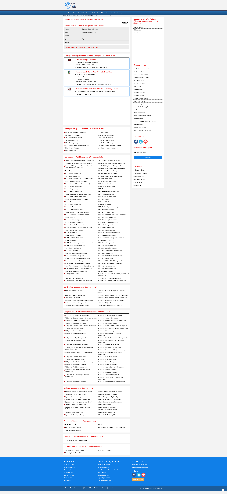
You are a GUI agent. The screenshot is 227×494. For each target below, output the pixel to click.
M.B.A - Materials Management (106, 202)
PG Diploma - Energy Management (75, 328)
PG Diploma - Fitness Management (107, 331)
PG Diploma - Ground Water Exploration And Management (110, 334)
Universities (113, 12)
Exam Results (97, 12)
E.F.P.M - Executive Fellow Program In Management (79, 161)
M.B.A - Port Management (72, 207)
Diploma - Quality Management (106, 412)
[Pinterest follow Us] (145, 141)
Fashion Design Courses (140, 104)
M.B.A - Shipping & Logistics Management (77, 214)
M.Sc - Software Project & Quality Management (78, 268)
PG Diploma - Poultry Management (107, 362)
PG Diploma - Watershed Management (76, 381)
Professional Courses (140, 127)
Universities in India (140, 173)
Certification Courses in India (142, 69)
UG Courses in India (139, 83)
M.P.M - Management (71, 232)
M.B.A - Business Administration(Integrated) (77, 184)
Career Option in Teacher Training (74, 450)
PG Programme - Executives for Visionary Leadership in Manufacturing (113, 274)
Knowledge (120, 12)
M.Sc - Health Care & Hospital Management (77, 258)
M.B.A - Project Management (106, 209)
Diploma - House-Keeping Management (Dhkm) (78, 402)
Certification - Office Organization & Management (79, 300)
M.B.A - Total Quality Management (107, 220)
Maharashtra (137, 30)
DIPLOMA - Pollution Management (107, 410)
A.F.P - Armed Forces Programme (74, 291)
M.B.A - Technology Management (107, 217)
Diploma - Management (104, 404)
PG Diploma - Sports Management (107, 369)
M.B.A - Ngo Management (105, 204)
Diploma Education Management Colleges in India (81, 47)
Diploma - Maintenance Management (75, 404)
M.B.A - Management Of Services (74, 202)
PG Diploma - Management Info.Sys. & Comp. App (112, 350)
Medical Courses (138, 118)
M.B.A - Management (104, 199)
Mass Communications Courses (142, 116)
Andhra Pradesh (138, 27)
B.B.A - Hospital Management (73, 138)
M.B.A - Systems (69, 217)
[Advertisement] (96, 111)
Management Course (140, 113)
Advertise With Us (138, 479)
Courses (75, 12)
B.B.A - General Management (106, 135)
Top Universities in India (104, 480)
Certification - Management (72, 297)
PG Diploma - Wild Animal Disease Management (111, 381)
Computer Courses (139, 95)
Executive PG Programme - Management (109, 166)
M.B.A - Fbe (101, 189)
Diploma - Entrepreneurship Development (109, 397)
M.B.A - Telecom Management (73, 220)
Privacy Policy (88, 488)
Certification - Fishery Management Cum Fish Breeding (113, 295)
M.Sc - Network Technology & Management (110, 263)
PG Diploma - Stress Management (107, 372)
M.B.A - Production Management (74, 209)
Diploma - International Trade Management (110, 402)
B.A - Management (103, 132)
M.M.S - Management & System (106, 230)
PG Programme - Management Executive (109, 278)
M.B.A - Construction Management (107, 184)
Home (66, 12)
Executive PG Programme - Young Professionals (111, 168)
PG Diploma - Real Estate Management (76, 367)
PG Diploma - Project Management (107, 364)
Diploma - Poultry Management (74, 412)
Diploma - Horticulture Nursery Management (77, 399)
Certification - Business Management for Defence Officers (111, 291)
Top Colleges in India (104, 478)
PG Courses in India (139, 80)
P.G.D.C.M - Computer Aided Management (77, 315)
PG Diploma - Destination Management (76, 323)
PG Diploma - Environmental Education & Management (113, 328)
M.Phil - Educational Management (107, 235)
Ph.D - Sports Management (73, 430)
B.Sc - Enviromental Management (107, 143)
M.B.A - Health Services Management (108, 191)
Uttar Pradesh (137, 33)
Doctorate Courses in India (141, 77)
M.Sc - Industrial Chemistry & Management (110, 261)
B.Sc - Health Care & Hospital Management (110, 145)
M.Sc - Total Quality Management (107, 268)
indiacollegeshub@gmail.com (140, 467)
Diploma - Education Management (74, 397)
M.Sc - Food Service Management (74, 256)
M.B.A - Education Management (106, 186)
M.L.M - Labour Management (106, 227)
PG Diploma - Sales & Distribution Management (111, 367)
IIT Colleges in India (103, 467)
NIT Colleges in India (104, 464)
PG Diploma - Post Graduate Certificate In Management (80, 362)
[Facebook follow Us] (136, 141)
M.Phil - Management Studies (106, 240)
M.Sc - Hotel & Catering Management (75, 261)
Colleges (70, 12)
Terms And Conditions (76, 488)
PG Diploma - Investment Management (108, 345)
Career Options (81, 12)
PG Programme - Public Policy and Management (78, 280)
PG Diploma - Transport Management (108, 375)
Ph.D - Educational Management (74, 425)
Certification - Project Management (107, 303)
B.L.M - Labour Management (106, 140)
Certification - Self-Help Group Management (77, 305)
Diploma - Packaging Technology (107, 407)
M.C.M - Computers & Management (108, 222)
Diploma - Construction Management (108, 394)
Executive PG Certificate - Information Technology (79, 163)
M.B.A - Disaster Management (73, 186)
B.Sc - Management (70, 150)
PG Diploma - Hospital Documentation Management (112, 338)
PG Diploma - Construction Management (76, 320)
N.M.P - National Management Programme (110, 305)
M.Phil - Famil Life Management (74, 238)
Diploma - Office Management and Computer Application (77, 408)
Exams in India (89, 12)
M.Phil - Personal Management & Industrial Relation (79, 243)
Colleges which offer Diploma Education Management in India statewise (145, 21)
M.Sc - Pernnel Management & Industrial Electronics (79, 266)
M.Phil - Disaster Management (73, 235)
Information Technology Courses (143, 107)
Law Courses (137, 110)
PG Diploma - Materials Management (75, 357)
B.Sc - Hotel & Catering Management (108, 148)
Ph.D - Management (103, 425)
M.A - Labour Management (72, 176)
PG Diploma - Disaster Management (108, 323)
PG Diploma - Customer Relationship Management (112, 320)
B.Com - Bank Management (105, 138)
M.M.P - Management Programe (74, 230)
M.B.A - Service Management (106, 212)
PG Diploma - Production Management (76, 364)
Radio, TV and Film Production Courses (145, 121)
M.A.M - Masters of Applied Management (76, 181)
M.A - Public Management (105, 178)
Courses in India (72, 15)
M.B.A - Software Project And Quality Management (112, 214)
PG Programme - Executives (73, 274)
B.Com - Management (71, 140)
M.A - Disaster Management (73, 173)
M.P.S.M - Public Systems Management (109, 232)
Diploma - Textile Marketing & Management (110, 415)
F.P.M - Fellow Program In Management (76, 440)
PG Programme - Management (74, 278)
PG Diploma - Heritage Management (75, 338)
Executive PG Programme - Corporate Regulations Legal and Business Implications (79, 166)
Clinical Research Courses (141, 98)
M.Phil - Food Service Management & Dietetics (111, 238)
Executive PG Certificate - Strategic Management (111, 163)
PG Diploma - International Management (76, 345)
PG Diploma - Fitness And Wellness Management (79, 331)
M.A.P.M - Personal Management (107, 181)
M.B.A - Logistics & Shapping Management (77, 199)
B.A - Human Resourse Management (75, 132)
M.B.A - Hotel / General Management (75, 196)
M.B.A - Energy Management (73, 189)
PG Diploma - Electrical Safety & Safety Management (112, 326)
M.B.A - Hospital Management (106, 194)
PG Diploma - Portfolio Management (108, 359)
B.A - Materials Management (73, 135)
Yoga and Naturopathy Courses (142, 130)
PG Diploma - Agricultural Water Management (110, 315)
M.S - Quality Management (72, 250)
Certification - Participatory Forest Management (111, 300)
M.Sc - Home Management (105, 258)
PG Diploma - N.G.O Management (107, 357)
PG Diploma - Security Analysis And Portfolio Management (77, 370)
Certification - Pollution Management (75, 303)
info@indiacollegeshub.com (139, 464)
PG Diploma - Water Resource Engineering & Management (110, 378)
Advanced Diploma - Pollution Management (110, 392)
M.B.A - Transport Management (74, 222)
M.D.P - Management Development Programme (78, 227)
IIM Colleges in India (103, 475)
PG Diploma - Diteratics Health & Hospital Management (80, 326)
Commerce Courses (139, 92)
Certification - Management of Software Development (112, 297)
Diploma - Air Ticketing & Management (76, 394)
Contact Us (111, 488)
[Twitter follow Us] (141, 141)
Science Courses (138, 124)
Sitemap (104, 488)
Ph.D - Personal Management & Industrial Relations (112, 427)
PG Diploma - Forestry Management (75, 333)
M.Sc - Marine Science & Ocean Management (78, 263)
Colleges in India (138, 170)
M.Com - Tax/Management (105, 225)
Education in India (105, 12)
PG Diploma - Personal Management (75, 359)
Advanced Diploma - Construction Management (78, 392)
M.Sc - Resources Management (106, 266)
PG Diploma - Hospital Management (75, 340)
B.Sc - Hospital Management (73, 148)
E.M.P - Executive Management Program (109, 161)
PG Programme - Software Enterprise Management (112, 280)
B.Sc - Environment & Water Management (77, 145)
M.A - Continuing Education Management (109, 171)
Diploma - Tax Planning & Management (76, 415)
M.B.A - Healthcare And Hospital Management (78, 194)
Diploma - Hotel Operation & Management (109, 399)
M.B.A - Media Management (73, 204)
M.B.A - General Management (73, 191)
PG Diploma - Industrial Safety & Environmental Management (111, 341)
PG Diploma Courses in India (142, 72)
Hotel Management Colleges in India (108, 470)
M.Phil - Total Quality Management (75, 245)
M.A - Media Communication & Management (110, 176)
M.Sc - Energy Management (105, 253)
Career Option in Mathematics (106, 450)
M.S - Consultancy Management (107, 245)
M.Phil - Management (71, 240)
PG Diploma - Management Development (109, 347)
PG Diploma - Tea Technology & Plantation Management (77, 375)
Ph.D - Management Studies (73, 427)
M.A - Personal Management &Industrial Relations (79, 178)
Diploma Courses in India (84, 15)
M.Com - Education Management (74, 225)
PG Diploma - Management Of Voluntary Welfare (78, 352)
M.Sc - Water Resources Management (76, 271)
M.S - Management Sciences (73, 248)
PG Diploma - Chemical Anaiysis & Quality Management (80, 318)
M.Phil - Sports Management (106, 243)
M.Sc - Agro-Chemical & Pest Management (110, 250)
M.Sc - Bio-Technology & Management (76, 253)
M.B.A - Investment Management (107, 196)
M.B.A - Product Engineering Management (109, 207)
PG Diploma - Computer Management (108, 318)
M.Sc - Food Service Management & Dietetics (110, 256)
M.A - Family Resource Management (108, 173)
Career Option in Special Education (75, 453)
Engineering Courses (139, 101)
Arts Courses (137, 86)
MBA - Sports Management (105, 271)
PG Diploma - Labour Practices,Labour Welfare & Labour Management (79, 348)
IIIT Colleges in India (104, 472)
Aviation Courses (138, 89)
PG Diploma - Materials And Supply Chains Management (110, 353)
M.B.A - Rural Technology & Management (76, 212)
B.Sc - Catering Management (73, 143)
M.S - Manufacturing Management (107, 248)
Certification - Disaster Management (75, 295)
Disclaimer (97, 488)
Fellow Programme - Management (74, 171)
